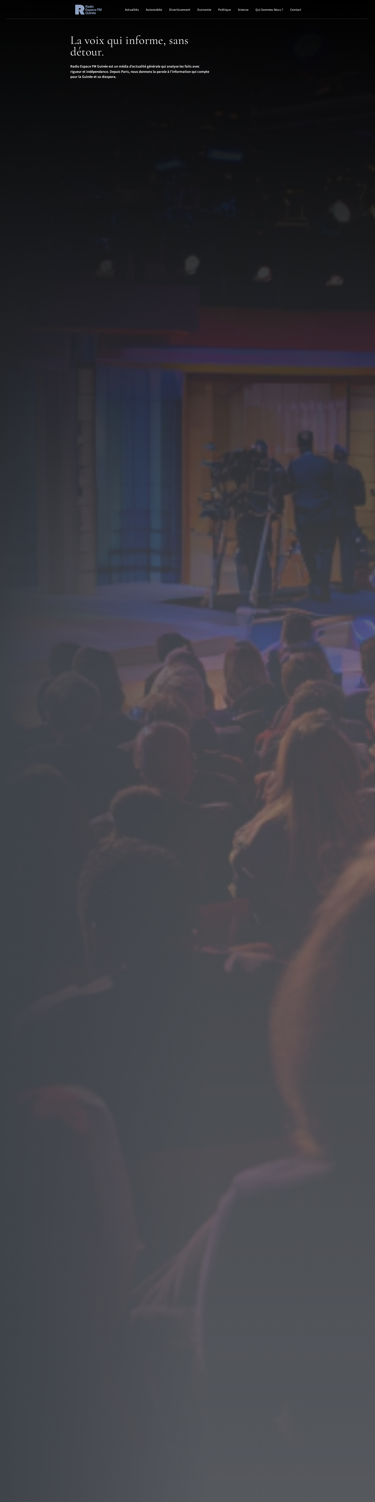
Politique (224, 10)
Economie (204, 10)
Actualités (132, 10)
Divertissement (179, 10)
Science (243, 10)
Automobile (154, 10)
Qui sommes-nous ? (269, 10)
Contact (295, 10)
